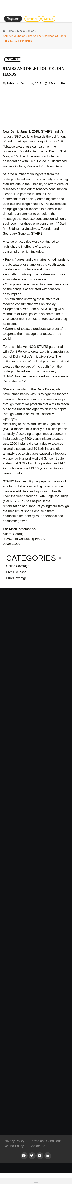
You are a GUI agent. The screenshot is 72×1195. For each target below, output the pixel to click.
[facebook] (24, 1155)
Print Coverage (16, 578)
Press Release (16, 572)
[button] (36, 1181)
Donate (48, 18)
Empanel (32, 18)
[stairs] (36, 7)
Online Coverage (17, 566)
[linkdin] (47, 1155)
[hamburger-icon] (65, 19)
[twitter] (32, 1155)
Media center (25, 30)
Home (10, 30)
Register (13, 19)
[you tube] (39, 1155)
